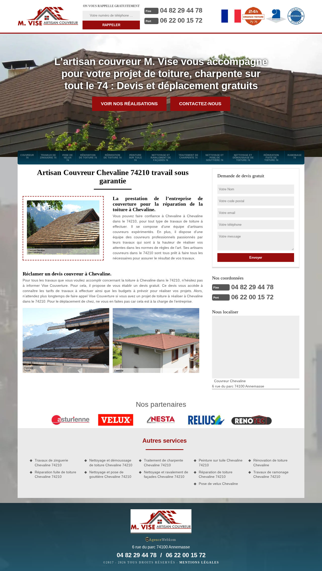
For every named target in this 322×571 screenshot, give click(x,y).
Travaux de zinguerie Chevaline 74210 (51, 462)
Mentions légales (199, 562)
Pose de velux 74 (67, 157)
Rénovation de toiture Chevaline (270, 462)
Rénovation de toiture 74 (88, 156)
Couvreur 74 (27, 156)
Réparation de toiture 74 (113, 156)
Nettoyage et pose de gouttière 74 (215, 157)
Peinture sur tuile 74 (135, 157)
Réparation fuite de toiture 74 (271, 157)
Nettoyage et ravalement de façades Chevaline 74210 (166, 474)
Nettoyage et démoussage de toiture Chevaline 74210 (110, 462)
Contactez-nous (200, 103)
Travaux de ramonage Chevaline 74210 (271, 474)
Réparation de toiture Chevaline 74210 (215, 474)
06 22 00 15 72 (181, 20)
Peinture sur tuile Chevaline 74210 (221, 462)
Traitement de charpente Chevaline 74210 (163, 462)
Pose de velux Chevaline (218, 484)
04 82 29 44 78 (181, 10)
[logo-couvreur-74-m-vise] (48, 16)
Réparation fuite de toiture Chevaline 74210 (55, 474)
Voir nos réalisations (129, 103)
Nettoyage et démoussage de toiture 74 (243, 157)
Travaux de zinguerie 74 (48, 156)
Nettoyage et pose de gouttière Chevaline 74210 (110, 474)
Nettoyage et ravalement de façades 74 (161, 157)
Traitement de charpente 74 (188, 156)
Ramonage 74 (295, 156)
